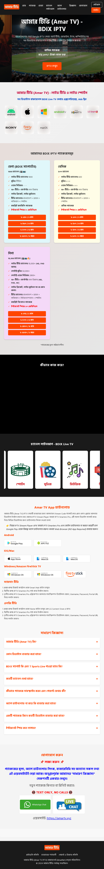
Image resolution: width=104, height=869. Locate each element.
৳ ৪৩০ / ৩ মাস (27, 223)
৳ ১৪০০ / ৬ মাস (27, 326)
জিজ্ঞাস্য (72, 5)
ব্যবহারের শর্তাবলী (48, 854)
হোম (24, 5)
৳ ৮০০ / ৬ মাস (27, 229)
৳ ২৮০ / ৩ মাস (77, 223)
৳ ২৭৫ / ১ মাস (27, 313)
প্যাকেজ (32, 5)
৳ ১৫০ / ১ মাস (27, 217)
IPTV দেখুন (52, 66)
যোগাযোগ (83, 5)
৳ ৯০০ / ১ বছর (77, 236)
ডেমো (41, 5)
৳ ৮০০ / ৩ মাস (27, 320)
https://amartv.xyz (59, 818)
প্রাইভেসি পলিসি (32, 854)
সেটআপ (96, 4)
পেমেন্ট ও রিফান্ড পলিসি (68, 854)
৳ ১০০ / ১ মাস (77, 217)
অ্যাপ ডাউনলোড (61, 7)
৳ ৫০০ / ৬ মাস (77, 229)
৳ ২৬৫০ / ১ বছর (27, 332)
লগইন (95, 10)
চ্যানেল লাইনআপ (50, 7)
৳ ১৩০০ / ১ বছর (27, 236)
